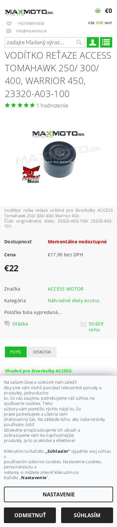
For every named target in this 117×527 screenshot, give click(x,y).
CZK (91, 23)
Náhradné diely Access (74, 300)
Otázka (20, 324)
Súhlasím (87, 515)
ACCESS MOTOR (66, 289)
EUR (99, 22)
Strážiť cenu (96, 327)
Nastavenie (59, 494)
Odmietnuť (30, 515)
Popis (15, 352)
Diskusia (42, 352)
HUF (108, 23)
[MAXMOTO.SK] (29, 8)
